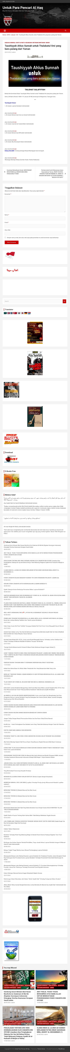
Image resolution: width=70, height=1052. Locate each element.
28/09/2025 (7, 1002)
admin (14, 52)
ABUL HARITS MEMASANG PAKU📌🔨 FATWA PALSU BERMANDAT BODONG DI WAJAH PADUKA (31, 612)
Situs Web (7, 230)
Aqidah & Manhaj (10, 42)
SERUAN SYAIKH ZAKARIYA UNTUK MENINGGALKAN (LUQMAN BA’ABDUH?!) (25, 583)
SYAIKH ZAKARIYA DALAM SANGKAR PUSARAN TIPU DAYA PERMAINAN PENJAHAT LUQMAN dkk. (31, 578)
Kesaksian (28, 42)
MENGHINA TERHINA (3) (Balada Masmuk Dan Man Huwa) (20, 790)
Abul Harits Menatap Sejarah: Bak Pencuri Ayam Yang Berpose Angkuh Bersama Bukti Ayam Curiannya (32, 742)
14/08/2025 (40, 1002)
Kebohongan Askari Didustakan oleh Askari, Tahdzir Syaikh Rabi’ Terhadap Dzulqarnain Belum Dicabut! (32, 879)
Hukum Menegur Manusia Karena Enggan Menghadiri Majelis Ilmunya (23, 873)
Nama (7, 215)
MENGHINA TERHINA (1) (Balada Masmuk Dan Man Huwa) (20, 802)
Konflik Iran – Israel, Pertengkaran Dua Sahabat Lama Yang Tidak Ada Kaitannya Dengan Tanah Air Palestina (34, 724)
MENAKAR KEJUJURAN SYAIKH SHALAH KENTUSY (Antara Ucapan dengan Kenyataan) (28, 776)
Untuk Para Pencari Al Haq (23, 8)
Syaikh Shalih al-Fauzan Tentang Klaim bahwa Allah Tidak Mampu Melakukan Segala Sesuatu (29, 815)
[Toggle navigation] (5, 31)
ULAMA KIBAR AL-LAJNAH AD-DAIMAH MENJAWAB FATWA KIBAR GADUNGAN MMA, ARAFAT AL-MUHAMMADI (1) (51, 1030)
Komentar (8, 194)
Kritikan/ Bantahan (38, 42)
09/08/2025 (40, 1034)
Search (64, 301)
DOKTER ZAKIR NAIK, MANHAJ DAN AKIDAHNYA (17, 730)
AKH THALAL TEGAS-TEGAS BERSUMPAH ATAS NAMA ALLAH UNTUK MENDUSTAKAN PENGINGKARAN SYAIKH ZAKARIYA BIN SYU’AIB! (51, 996)
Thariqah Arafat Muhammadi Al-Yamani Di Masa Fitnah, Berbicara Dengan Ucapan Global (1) (29, 647)
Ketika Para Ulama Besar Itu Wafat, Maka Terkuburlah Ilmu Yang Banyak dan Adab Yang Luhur (30, 668)
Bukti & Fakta (20, 42)
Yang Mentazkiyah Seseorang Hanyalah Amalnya (17, 771)
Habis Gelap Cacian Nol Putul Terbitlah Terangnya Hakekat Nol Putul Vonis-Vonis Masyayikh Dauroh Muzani (34, 626)
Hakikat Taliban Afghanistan (11, 829)
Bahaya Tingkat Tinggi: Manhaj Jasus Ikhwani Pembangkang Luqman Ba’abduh (26, 850)
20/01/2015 (8, 52)
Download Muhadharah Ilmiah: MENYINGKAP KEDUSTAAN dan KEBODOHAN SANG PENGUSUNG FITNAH (19, 172)
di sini (14, 113)
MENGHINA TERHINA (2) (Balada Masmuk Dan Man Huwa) (20, 796)
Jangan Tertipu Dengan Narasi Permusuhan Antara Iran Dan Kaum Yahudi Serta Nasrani (28, 718)
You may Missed (10, 968)
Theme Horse (41, 1049)
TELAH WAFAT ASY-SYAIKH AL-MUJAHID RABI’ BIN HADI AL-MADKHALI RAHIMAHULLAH (29, 682)
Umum (48, 42)
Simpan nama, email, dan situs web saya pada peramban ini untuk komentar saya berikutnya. (33, 237)
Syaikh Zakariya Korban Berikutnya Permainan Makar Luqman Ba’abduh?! (24, 589)
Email (7, 222)
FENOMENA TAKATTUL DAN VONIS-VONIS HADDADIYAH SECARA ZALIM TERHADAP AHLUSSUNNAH (32, 736)
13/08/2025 (7, 1040)
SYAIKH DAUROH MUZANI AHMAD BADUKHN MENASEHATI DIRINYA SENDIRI (25, 712)
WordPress (61, 1049)
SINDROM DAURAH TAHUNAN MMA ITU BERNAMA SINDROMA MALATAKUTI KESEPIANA (28, 662)
